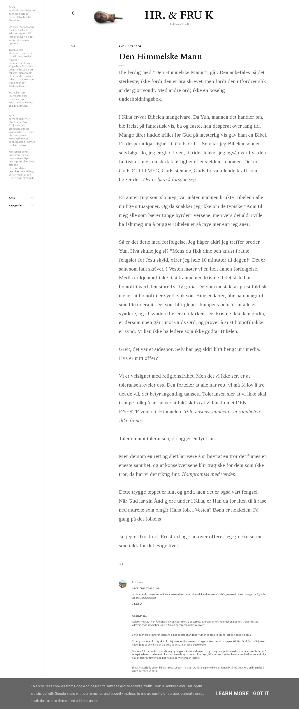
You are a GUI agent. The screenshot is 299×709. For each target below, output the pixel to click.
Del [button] (73, 46)
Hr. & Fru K (179, 15)
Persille (23, 161)
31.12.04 (137, 603)
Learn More (232, 693)
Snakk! (13, 105)
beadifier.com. (17, 171)
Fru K (135, 582)
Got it (261, 693)
